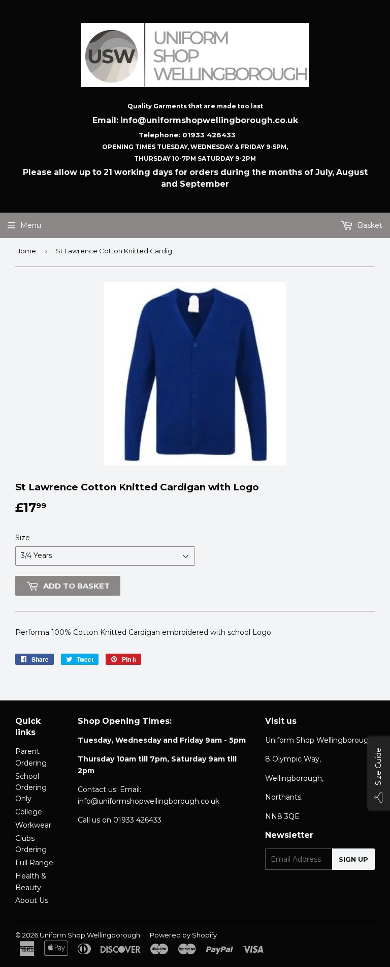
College (28, 811)
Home (25, 251)
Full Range (34, 862)
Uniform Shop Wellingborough (90, 935)
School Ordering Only (31, 788)
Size (22, 537)
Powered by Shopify (183, 935)
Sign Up (353, 859)
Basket (368, 225)
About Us (31, 900)
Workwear (33, 825)
